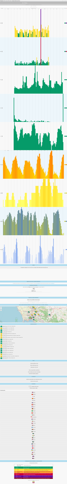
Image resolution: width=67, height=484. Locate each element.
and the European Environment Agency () (47, 283)
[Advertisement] (23, 274)
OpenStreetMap (62, 322)
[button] (32, 315)
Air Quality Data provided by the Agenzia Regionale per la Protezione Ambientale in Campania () (27, 283)
